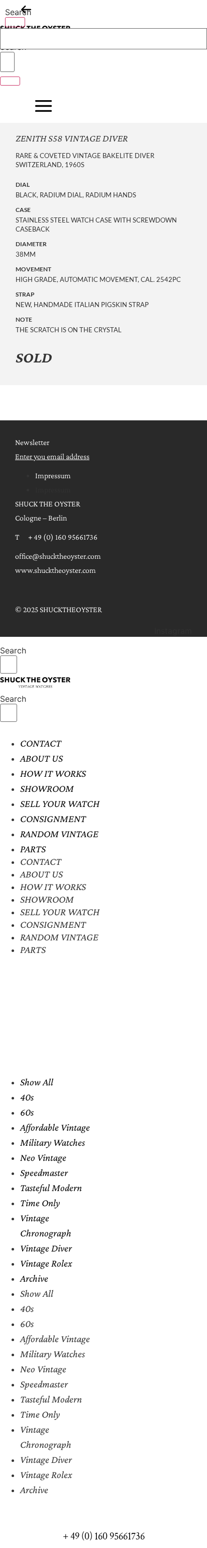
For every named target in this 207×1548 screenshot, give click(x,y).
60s (27, 1112)
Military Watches (52, 1142)
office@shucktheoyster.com (58, 556)
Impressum (53, 475)
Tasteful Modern (51, 1187)
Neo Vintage (43, 1157)
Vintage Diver (46, 1248)
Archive (34, 1278)
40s (27, 1096)
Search (18, 12)
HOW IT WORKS (53, 773)
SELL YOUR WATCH (59, 803)
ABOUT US (41, 758)
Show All (36, 1081)
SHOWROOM (47, 788)
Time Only (40, 1202)
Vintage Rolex (46, 1263)
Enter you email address (52, 456)
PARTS (33, 848)
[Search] (15, 22)
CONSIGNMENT (53, 818)
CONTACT (40, 743)
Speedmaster (44, 1172)
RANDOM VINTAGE (59, 833)
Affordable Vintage (55, 1127)
